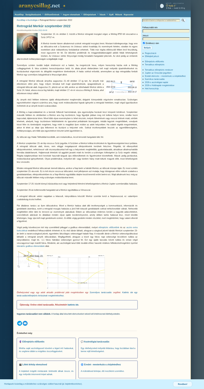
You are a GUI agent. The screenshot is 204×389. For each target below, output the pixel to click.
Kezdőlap (19, 14)
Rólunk (118, 14)
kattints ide (73, 304)
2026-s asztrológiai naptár (156, 82)
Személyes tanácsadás (101, 292)
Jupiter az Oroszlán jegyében (158, 73)
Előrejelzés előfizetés (154, 61)
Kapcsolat (128, 14)
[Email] (25, 325)
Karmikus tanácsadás (155, 79)
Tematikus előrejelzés (154, 64)
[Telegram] (19, 325)
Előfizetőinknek (52, 14)
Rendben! (182, 384)
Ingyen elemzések (71, 14)
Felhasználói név (150, 27)
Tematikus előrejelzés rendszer (159, 70)
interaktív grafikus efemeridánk (31, 246)
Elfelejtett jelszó (152, 56)
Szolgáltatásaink (33, 14)
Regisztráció (150, 53)
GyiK (111, 14)
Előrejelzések (90, 14)
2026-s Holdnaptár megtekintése (159, 85)
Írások (102, 14)
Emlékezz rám (152, 43)
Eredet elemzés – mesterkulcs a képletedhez (165, 76)
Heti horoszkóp (152, 88)
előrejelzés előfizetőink (109, 227)
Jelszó (145, 35)
